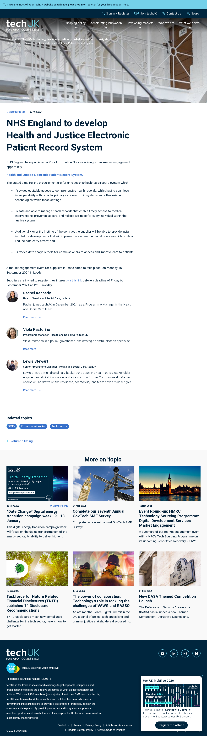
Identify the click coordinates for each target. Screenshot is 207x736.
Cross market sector (33, 426)
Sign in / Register (117, 13)
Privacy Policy (93, 725)
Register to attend (171, 725)
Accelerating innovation (106, 23)
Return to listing (22, 441)
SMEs (11, 426)
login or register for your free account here (102, 4)
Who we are (166, 23)
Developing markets (140, 23)
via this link (74, 280)
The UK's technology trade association (45, 39)
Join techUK (148, 13)
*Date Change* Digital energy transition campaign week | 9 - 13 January (35, 516)
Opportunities (15, 112)
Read (29, 317)
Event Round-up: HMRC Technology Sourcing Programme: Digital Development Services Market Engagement (169, 518)
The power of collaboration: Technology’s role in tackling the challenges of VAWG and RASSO (101, 601)
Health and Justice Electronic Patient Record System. (44, 175)
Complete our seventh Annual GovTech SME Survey (98, 513)
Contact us (174, 13)
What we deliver (190, 23)
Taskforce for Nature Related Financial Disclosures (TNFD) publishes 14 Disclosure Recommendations (32, 603)
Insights (103, 39)
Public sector (59, 426)
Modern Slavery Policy (80, 729)
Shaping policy (76, 23)
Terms (77, 725)
